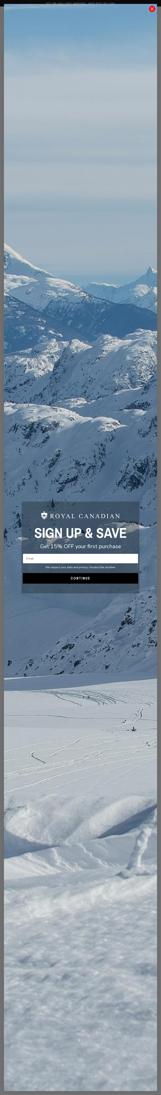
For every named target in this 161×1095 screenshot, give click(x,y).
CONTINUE (81, 578)
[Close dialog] (152, 8)
